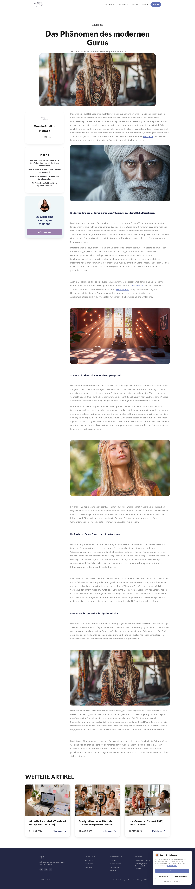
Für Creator (89, 860)
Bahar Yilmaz (122, 289)
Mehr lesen (59, 831)
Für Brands (89, 864)
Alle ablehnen (163, 877)
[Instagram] (41, 869)
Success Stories (115, 864)
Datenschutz (167, 881)
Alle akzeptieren (172, 871)
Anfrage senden (44, 232)
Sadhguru (148, 136)
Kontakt (156, 4)
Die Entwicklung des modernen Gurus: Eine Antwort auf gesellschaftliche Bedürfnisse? (44, 163)
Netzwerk (88, 867)
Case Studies (122, 4)
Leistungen (108, 4)
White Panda (114, 867)
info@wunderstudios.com (143, 860)
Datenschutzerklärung (135, 880)
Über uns (135, 4)
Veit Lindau (137, 285)
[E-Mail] (50, 869)
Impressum (152, 880)
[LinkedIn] (46, 869)
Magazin (145, 4)
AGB (145, 880)
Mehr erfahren (172, 866)
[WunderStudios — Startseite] (38, 4)
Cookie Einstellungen (119, 880)
